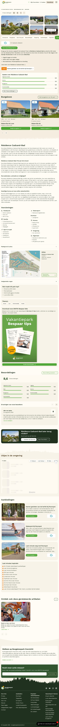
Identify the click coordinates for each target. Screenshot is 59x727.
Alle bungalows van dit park (47, 97)
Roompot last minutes (10, 585)
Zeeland (20, 6)
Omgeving (36, 37)
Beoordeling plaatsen (49, 372)
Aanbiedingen (44, 37)
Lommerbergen (35, 707)
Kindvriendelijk (16, 303)
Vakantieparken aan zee (50, 705)
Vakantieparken (8, 6)
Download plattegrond (46, 275)
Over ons (3, 700)
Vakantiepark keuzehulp (10, 587)
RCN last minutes (9, 572)
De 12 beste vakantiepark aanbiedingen (15, 566)
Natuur (34, 461)
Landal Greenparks (21, 705)
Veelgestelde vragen (7, 281)
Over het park (20, 37)
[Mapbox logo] (32, 492)
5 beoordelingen (8, 13)
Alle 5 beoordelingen (9, 91)
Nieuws (3, 703)
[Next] (6, 132)
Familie (22, 303)
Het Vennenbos (35, 697)
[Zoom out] (56, 463)
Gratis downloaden (28, 364)
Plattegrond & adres (6, 246)
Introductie (5, 37)
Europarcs (19, 700)
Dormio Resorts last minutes (12, 582)
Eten (50, 461)
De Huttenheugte (35, 709)
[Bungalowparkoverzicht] (6, 2)
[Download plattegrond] (20, 264)
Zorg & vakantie (49, 696)
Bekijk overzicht (6, 660)
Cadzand (35, 6)
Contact (3, 710)
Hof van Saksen (35, 700)
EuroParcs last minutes (10, 574)
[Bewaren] (24, 13)
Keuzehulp (50, 2)
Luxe (9, 303)
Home (2, 6)
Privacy (3, 696)
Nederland (15, 6)
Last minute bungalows (10, 568)
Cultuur (42, 461)
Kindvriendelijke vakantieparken (49, 713)
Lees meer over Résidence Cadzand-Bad (12, 64)
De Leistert (34, 711)
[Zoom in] (56, 461)
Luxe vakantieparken (51, 698)
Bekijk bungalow (14, 128)
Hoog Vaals (34, 702)
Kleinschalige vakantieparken (49, 709)
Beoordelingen (28, 37)
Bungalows (12, 37)
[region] (43, 476)
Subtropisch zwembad (48, 701)
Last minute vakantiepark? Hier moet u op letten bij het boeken (22, 589)
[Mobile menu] (56, 2)
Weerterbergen (35, 704)
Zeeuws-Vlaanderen (28, 6)
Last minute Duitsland (10, 570)
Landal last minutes (9, 576)
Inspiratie (51, 37)
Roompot (18, 696)
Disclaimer (4, 698)
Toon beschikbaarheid (8, 47)
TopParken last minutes (10, 578)
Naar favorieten (42, 439)
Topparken (19, 698)
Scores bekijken (8, 420)
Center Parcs (19, 703)
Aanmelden (52, 674)
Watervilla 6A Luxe (7, 123)
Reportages (4, 705)
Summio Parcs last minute (11, 580)
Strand (4, 303)
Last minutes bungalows (49, 717)
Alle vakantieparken (21, 707)
